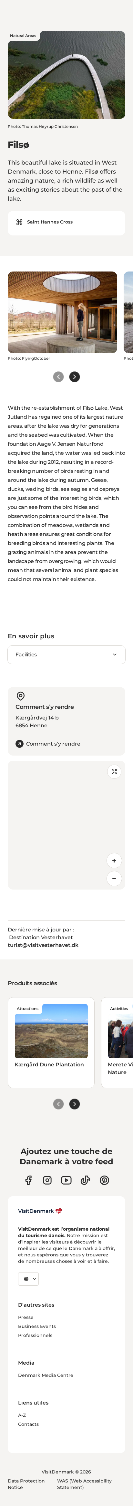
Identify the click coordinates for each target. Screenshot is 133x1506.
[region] (66, 825)
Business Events (37, 1326)
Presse (26, 1317)
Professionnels (35, 1335)
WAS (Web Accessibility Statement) (84, 1484)
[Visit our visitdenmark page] (66, 1180)
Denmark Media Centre (45, 1375)
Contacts (28, 1424)
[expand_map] (114, 772)
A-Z (22, 1415)
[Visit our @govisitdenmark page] (85, 1180)
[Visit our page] (47, 1180)
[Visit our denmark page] (28, 1180)
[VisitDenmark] (40, 1211)
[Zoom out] (114, 878)
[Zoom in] (114, 860)
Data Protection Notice (26, 1484)
